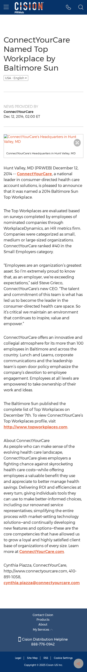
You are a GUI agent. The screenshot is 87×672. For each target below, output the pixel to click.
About (42, 624)
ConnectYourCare (34, 174)
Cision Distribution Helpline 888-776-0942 (44, 641)
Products (43, 619)
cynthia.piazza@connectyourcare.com (42, 582)
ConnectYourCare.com (41, 551)
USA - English (15, 78)
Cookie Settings (63, 658)
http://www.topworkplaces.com (35, 427)
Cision (50, 665)
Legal (18, 658)
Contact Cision (43, 615)
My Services (41, 629)
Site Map (32, 658)
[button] (68, 7)
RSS (46, 658)
